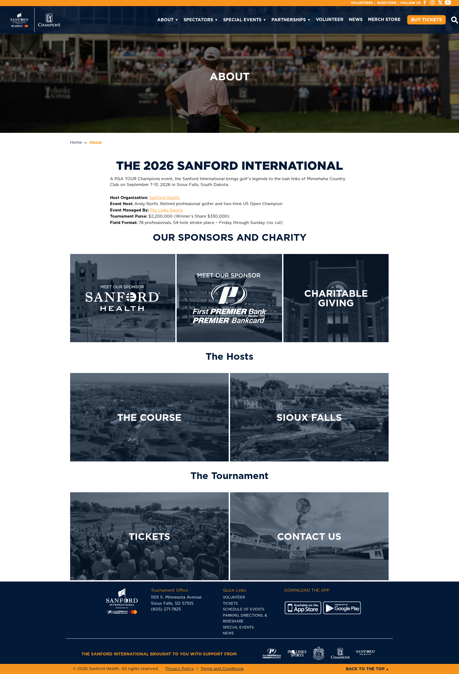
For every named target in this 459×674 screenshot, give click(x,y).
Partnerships (288, 19)
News (356, 19)
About (165, 19)
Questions (387, 3)
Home (76, 143)
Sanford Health (165, 198)
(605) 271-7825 (166, 609)
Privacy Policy (179, 669)
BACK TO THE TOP (365, 669)
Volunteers (362, 3)
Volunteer (329, 19)
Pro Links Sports (166, 210)
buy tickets (426, 19)
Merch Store (384, 19)
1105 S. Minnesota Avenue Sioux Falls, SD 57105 (176, 596)
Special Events (242, 19)
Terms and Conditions (222, 669)
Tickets (230, 603)
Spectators (198, 19)
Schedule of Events (243, 609)
